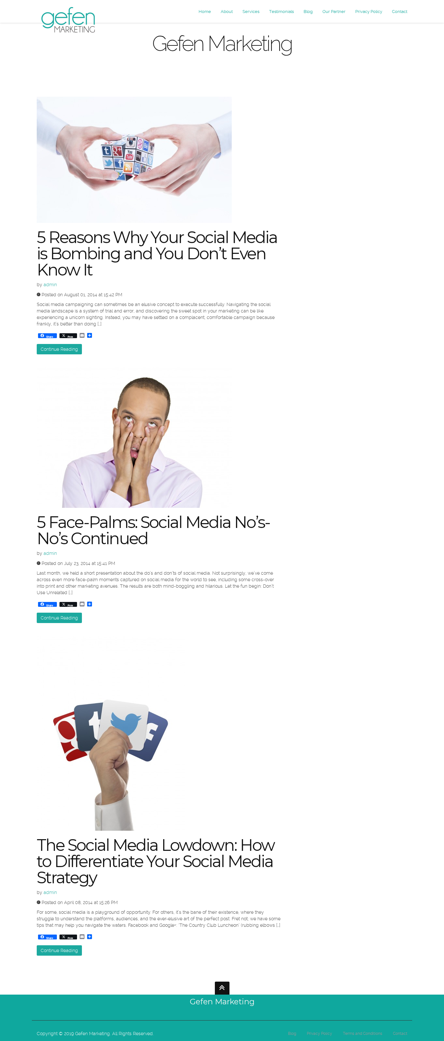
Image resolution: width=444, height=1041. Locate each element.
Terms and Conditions (362, 1033)
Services (250, 11)
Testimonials (281, 11)
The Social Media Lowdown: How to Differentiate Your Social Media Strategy (155, 861)
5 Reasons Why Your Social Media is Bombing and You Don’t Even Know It (157, 253)
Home (205, 11)
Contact (399, 11)
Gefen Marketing (222, 1001)
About (227, 11)
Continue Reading (59, 349)
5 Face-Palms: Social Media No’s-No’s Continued (153, 530)
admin (50, 284)
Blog (308, 11)
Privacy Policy (368, 11)
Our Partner (334, 11)
